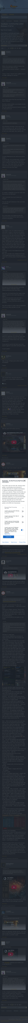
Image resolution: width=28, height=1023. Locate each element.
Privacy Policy (22, 542)
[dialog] (14, 511)
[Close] (25, 480)
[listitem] (14, 508)
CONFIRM (8, 536)
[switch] (22, 511)
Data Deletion (5, 542)
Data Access (14, 542)
